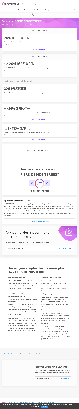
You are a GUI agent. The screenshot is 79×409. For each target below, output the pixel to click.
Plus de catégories (71, 10)
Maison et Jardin (23, 10)
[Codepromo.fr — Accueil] (10, 3)
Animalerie (58, 10)
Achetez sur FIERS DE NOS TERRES (39, 221)
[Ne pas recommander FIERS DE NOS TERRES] (32, 183)
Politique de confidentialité (26, 402)
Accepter (44, 406)
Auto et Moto (36, 10)
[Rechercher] (73, 4)
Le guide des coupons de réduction (45, 402)
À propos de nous (13, 402)
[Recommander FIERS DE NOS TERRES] (47, 183)
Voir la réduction (38, 49)
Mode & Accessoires (7, 10)
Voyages (47, 10)
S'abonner (63, 249)
